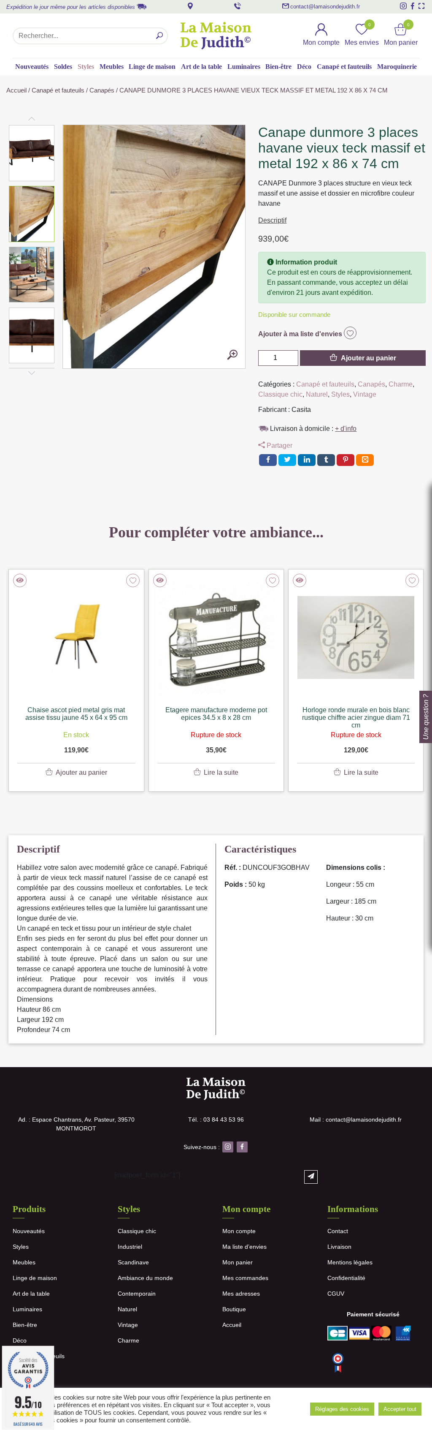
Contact (337, 1231)
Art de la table (201, 67)
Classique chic (280, 394)
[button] (32, 153)
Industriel (130, 1246)
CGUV (335, 1293)
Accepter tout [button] (399, 1409)
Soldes (63, 67)
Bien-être (278, 67)
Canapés (101, 90)
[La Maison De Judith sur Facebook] (412, 6)
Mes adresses (241, 1293)
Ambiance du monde (145, 1278)
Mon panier (237, 1262)
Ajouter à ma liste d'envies (301, 334)
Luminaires (243, 67)
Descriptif (272, 220)
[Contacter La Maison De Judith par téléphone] (237, 6)
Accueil (16, 90)
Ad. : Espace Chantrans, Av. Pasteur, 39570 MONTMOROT (76, 1124)
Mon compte (239, 1231)
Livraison (339, 1246)
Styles (86, 67)
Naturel (317, 394)
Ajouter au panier (368, 358)
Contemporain (137, 1293)
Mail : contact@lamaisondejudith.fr (356, 1119)
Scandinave (133, 1262)
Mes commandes (245, 1278)
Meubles (112, 67)
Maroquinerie (397, 67)
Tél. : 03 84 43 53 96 (216, 1119)
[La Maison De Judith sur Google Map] (190, 6)
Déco (304, 67)
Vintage (364, 394)
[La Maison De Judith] (216, 35)
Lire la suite (221, 772)
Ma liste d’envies (244, 1246)
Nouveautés (32, 67)
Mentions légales (350, 1262)
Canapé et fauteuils (344, 67)
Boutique (234, 1309)
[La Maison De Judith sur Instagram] (403, 6)
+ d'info (345, 428)
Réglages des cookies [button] (342, 1409)
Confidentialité (346, 1278)
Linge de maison (152, 67)
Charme (401, 384)
